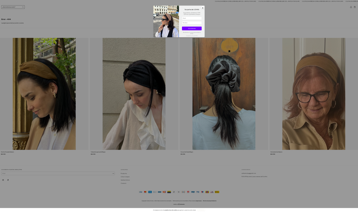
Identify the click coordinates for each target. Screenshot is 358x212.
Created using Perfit (192, 35)
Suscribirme (192, 28)
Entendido (201, 210)
